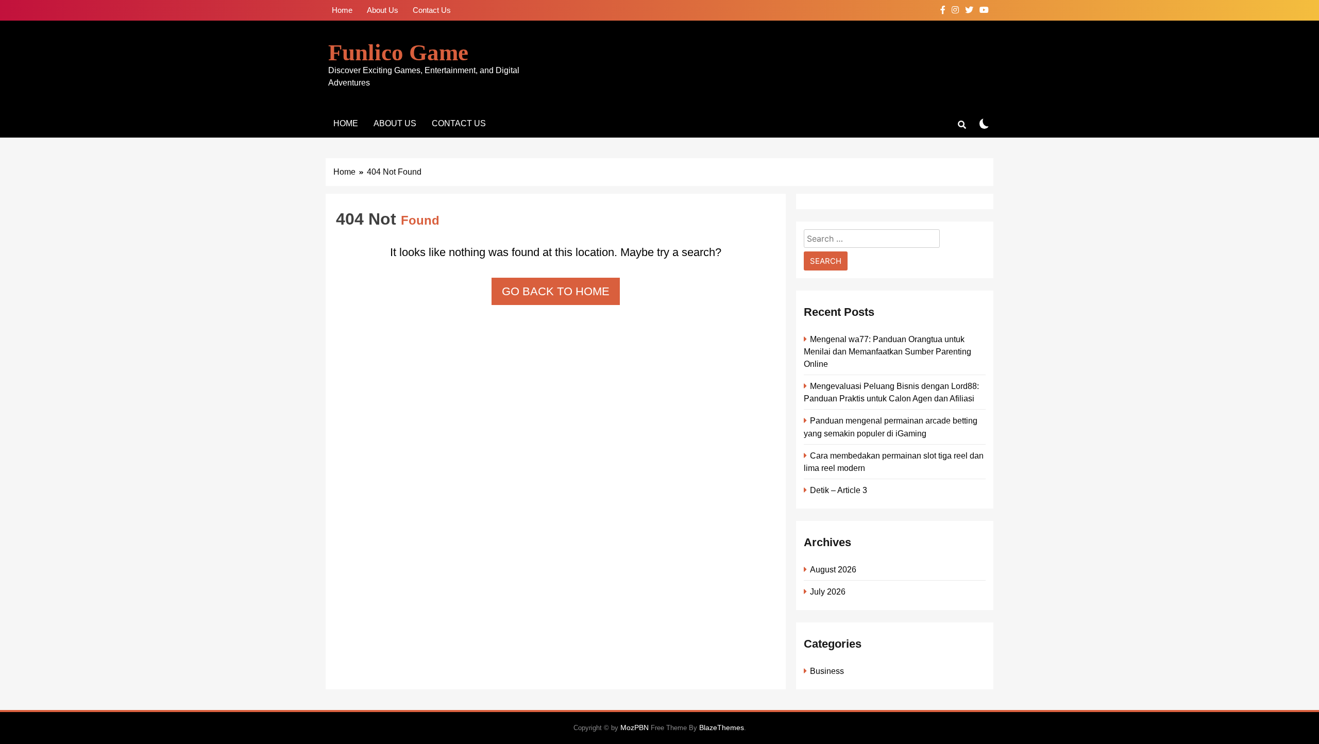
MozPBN (634, 727)
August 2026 (833, 569)
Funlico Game (398, 52)
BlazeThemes (721, 727)
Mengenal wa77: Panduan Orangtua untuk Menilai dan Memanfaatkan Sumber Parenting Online (887, 351)
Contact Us (432, 10)
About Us (382, 10)
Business (827, 670)
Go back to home (556, 291)
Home (342, 10)
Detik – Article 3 (838, 490)
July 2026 (827, 591)
